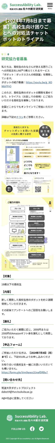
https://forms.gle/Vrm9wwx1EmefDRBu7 (25, 372)
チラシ (20, 117)
